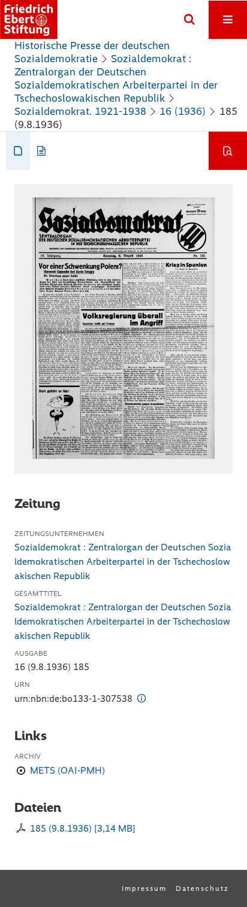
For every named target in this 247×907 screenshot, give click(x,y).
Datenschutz (202, 888)
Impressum (144, 888)
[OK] (189, 20)
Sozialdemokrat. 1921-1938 (80, 111)
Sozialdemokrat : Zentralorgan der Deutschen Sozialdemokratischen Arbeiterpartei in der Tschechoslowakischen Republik (116, 78)
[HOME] (29, 19)
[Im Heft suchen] (228, 151)
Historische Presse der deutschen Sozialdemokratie (92, 52)
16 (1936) (182, 111)
